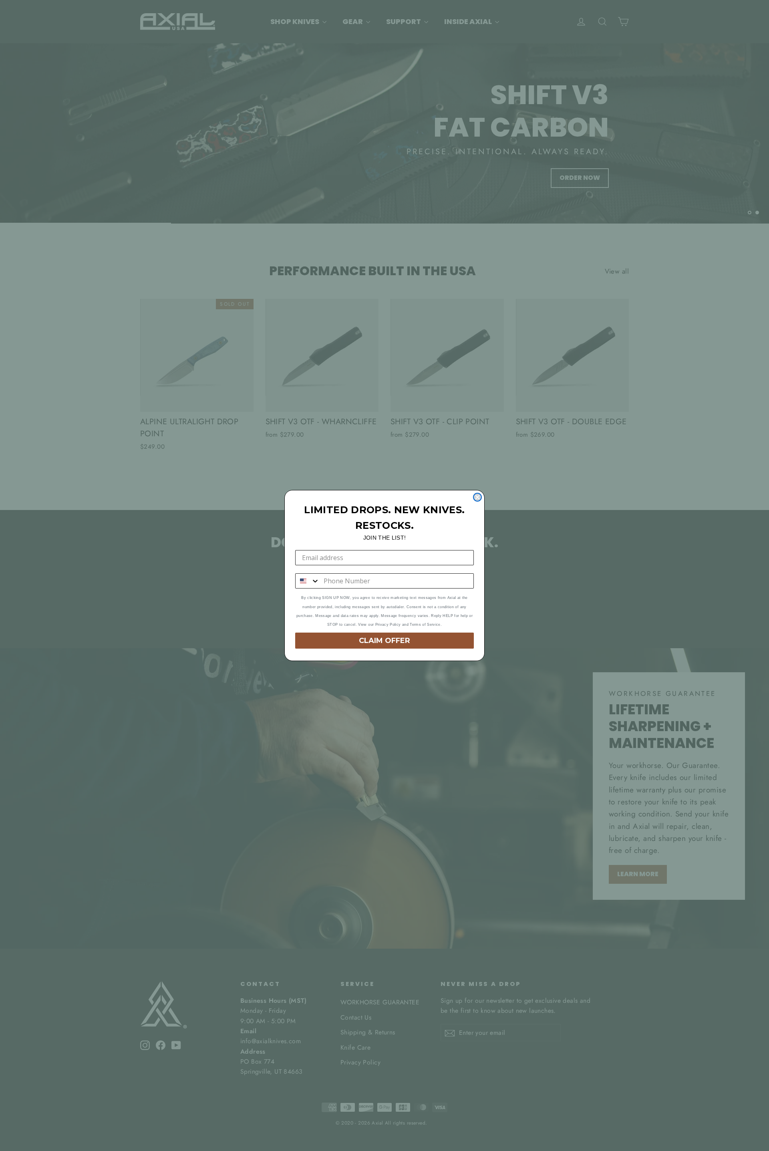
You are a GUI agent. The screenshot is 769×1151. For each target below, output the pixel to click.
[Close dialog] (477, 497)
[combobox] (308, 581)
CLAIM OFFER (384, 640)
